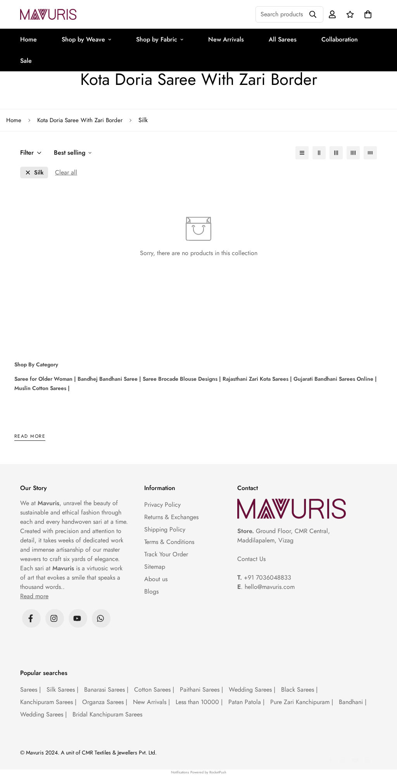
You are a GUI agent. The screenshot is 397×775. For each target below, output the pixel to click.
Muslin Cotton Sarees (40, 388)
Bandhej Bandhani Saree (107, 379)
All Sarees (283, 39)
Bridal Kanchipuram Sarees (107, 714)
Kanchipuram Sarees (48, 701)
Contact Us (251, 558)
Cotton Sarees (154, 689)
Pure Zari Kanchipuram (301, 701)
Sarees (30, 689)
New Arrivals (226, 39)
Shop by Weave (83, 39)
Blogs (151, 591)
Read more (29, 437)
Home (28, 39)
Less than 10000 (199, 701)
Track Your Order (166, 554)
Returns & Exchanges (171, 517)
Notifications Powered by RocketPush (198, 772)
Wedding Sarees (252, 689)
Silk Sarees (62, 689)
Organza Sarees (104, 701)
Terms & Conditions (169, 541)
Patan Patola (246, 701)
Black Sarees (299, 689)
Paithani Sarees (201, 689)
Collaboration (339, 39)
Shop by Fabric (156, 39)
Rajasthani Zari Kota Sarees (254, 379)
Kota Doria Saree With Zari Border (80, 120)
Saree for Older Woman (43, 379)
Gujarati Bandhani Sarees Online (332, 379)
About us (155, 579)
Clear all (66, 172)
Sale (26, 60)
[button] (366, 14)
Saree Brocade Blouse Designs (179, 379)
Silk (38, 173)
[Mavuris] (48, 14)
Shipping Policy (164, 529)
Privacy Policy (162, 504)
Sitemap (154, 566)
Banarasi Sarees (106, 689)
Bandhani (352, 701)
